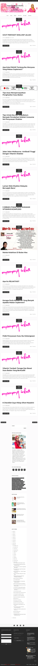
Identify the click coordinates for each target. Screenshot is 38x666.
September (15, 550)
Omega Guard (22, 484)
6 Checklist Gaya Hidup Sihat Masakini (18, 403)
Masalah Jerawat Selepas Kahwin (18, 602)
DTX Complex (20, 480)
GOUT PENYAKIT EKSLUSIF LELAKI (17, 35)
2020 (14, 532)
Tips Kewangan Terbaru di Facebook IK (19, 592)
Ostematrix (14, 485)
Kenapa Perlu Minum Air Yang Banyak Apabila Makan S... (19, 581)
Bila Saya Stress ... (16, 598)
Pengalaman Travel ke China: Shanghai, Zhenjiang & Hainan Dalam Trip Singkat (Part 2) (31, 639)
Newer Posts (3, 422)
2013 (13, 541)
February (15, 560)
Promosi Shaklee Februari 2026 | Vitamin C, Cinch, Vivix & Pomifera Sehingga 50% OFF (31, 651)
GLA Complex (22, 481)
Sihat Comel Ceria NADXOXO (30, 648)
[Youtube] (19, 470)
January (15, 561)
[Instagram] (16, 470)
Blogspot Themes (17, 664)
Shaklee (15, 15)
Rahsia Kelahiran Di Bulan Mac (15, 252)
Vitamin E (13, 489)
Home (2, 0)
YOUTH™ (19, 489)
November (15, 547)
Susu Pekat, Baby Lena (16, 611)
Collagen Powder (14, 480)
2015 (13, 538)
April (14, 557)
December (15, 545)
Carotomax (14, 479)
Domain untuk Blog (16, 612)
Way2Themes (8, 664)
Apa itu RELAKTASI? (11, 281)
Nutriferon (17, 484)
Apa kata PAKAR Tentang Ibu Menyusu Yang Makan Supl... (19, 565)
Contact (30, 664)
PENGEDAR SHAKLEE (30, 633)
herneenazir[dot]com (30, 637)
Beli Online (24, 15)
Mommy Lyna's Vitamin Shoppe (31, 643)
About (33, 664)
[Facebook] (13, 470)
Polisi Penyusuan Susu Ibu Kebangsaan (19, 336)
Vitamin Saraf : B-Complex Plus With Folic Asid (31, 658)
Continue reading (6, 45)
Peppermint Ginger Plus (20, 485)
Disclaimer (29, 15)
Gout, (11, 37)
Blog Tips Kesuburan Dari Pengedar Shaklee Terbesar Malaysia (31, 656)
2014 (13, 540)
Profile (11, 15)
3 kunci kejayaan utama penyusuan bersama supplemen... (18, 607)
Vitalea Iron (14, 488)
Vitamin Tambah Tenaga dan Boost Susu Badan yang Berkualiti (17, 369)
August (15, 551)
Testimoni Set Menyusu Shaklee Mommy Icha (20, 515)
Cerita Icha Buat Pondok (17, 591)
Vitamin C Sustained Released (21, 488)
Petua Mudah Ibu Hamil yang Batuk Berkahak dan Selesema (21, 509)
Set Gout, (13, 37)
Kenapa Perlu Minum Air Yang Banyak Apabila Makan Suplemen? (18, 301)
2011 (13, 544)
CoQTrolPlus (18, 479)
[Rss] (24, 470)
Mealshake (13, 484)
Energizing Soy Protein (15, 481)
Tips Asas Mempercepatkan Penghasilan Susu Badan (14, 94)
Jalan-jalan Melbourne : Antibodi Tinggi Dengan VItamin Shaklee (19, 153)
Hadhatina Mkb (7, 37)
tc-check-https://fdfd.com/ (31, 644)
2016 (13, 537)
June (14, 554)
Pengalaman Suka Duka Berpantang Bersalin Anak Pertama (21, 503)
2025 (13, 531)
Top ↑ (36, 664)
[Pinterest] (22, 470)
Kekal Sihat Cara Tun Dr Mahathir (18, 595)
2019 (13, 534)
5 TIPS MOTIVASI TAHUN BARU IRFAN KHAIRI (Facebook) (19, 615)
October (15, 548)
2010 (13, 617)
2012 (13, 543)
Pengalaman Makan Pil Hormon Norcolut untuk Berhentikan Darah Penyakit (21, 521)
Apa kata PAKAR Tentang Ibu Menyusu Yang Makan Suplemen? (19, 68)
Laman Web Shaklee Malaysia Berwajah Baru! (15, 187)
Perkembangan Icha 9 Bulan (17, 601)
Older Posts (35, 422)
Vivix (16, 489)
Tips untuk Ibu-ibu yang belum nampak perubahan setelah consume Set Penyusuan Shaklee (18, 117)
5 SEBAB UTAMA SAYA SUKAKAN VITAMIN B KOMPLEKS (16, 208)
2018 (13, 535)
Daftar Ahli (19, 15)
